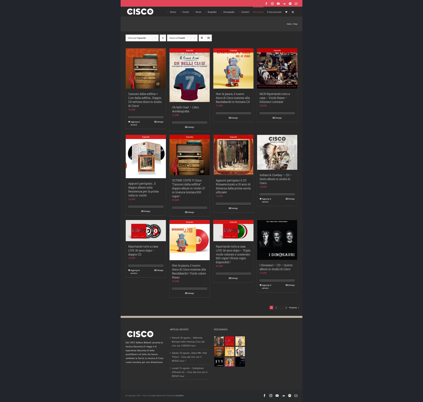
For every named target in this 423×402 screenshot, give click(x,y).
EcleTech (180, 395)
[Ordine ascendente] (163, 38)
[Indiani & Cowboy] (240, 351)
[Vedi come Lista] (208, 38)
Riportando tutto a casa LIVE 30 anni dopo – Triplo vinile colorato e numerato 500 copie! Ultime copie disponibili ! (233, 254)
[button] (293, 12)
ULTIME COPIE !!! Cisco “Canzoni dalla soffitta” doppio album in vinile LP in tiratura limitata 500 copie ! (188, 188)
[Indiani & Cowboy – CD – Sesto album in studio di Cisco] (277, 152)
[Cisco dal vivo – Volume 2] (240, 362)
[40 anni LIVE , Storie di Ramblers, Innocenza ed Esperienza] (229, 351)
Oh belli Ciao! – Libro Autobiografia (185, 109)
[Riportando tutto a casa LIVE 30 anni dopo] (229, 341)
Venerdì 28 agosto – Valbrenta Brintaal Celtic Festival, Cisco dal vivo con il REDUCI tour (188, 341)
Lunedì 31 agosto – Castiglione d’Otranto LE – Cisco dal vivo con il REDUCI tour (189, 372)
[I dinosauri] (219, 362)
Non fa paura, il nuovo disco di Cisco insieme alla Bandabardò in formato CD (233, 98)
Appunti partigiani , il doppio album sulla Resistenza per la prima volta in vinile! (143, 189)
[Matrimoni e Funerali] (229, 362)
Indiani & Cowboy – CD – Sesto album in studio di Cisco (276, 179)
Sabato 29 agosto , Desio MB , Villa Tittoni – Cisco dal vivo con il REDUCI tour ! (189, 356)
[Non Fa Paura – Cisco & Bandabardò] (240, 341)
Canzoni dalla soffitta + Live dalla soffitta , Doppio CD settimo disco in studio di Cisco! (145, 100)
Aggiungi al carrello (135, 123)
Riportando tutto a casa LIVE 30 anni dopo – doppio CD (143, 250)
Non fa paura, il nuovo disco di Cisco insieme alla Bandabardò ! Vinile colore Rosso (189, 271)
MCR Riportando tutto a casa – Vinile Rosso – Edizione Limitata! (275, 98)
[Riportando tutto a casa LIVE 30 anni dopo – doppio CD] (146, 230)
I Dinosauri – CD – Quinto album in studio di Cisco (276, 267)
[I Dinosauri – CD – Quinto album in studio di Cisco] (277, 240)
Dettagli (160, 122)
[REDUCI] (219, 341)
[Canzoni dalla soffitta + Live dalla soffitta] (219, 351)
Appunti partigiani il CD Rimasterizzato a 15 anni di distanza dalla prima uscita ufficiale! (233, 186)
